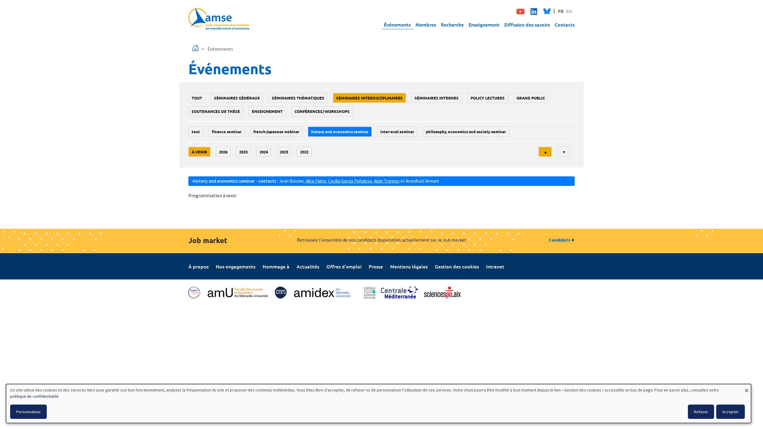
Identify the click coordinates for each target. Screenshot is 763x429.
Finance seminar (226, 131)
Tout (197, 97)
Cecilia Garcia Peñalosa (350, 181)
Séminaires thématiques (298, 97)
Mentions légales (409, 266)
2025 (243, 151)
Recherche (452, 24)
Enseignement (484, 24)
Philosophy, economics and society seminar (466, 131)
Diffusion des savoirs (527, 24)
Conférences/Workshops (322, 111)
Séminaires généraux (237, 97)
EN (569, 11)
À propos (198, 266)
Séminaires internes (437, 97)
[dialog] (378, 403)
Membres (425, 24)
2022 (304, 151)
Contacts (565, 24)
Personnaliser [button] (28, 411)
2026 (223, 151)
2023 (284, 151)
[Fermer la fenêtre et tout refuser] (746, 387)
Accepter (730, 411)
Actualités (308, 266)
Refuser (701, 411)
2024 (264, 151)
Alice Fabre (316, 181)
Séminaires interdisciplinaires (369, 97)
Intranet (495, 266)
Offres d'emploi (344, 266)
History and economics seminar (339, 131)
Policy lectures (488, 97)
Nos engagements (235, 266)
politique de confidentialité (34, 396)
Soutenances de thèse (216, 111)
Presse (376, 266)
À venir (199, 151)
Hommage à (276, 266)
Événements (397, 24)
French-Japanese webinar (276, 131)
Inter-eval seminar (397, 131)
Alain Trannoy (387, 181)
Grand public (531, 97)
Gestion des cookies (457, 266)
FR (561, 11)
